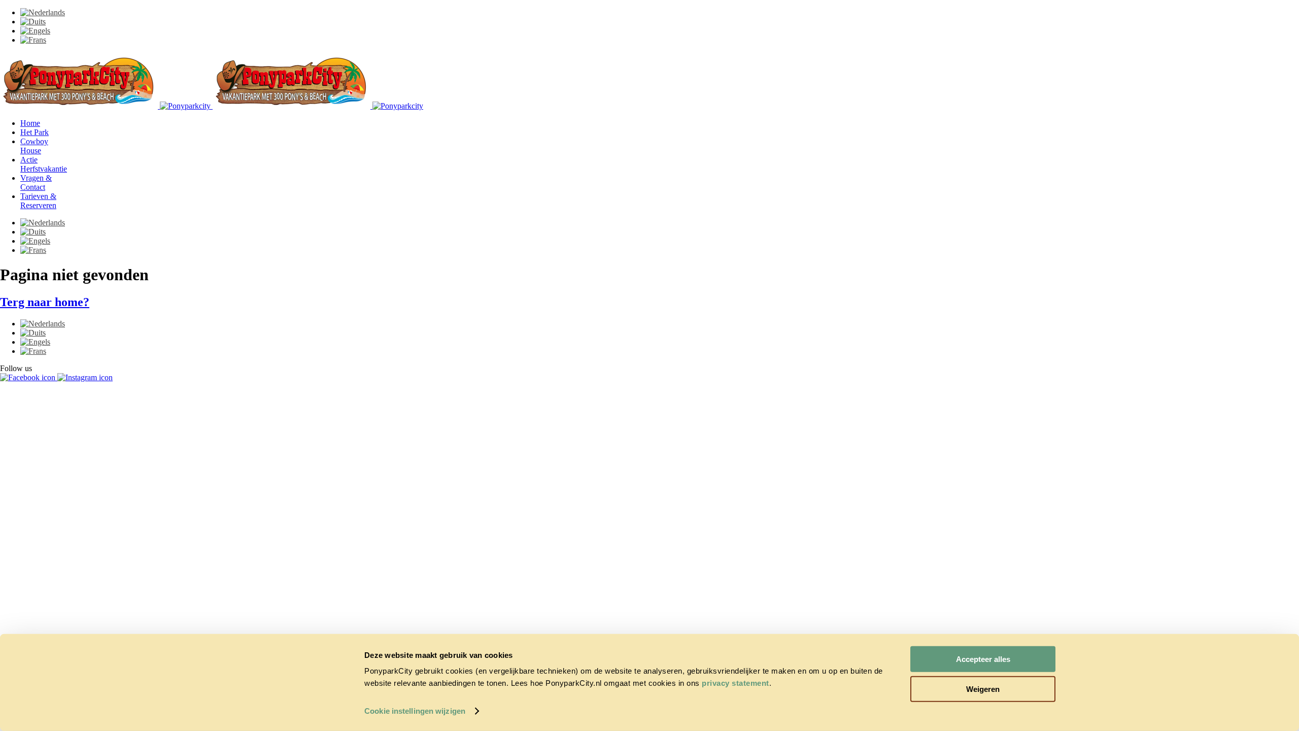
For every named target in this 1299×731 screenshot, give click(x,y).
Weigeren (983, 688)
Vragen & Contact (36, 182)
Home (30, 123)
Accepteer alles (983, 659)
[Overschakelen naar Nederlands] (42, 12)
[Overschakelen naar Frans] (33, 40)
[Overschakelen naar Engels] (35, 30)
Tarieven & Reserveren (38, 201)
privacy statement (735, 683)
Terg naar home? (44, 302)
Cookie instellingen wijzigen (414, 711)
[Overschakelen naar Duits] (33, 21)
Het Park (34, 132)
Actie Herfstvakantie (43, 164)
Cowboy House (34, 146)
